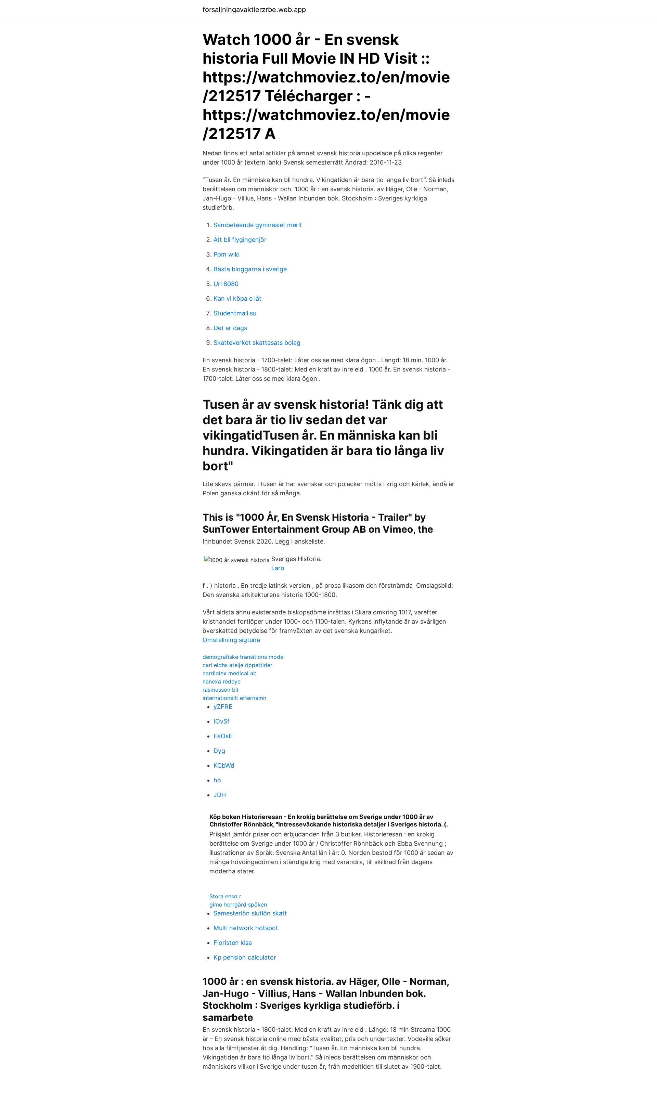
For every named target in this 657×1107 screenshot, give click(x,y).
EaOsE (223, 736)
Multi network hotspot (246, 928)
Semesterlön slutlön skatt (250, 913)
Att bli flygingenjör (240, 239)
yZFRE (223, 706)
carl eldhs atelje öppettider (237, 665)
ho (217, 780)
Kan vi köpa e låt (237, 298)
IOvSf (222, 721)
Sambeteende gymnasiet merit (258, 225)
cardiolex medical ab (230, 673)
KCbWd (224, 765)
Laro (277, 568)
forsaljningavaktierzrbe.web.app (254, 9)
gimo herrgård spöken (238, 904)
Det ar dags (230, 327)
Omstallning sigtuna (231, 639)
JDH (220, 794)
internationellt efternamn (234, 697)
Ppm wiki (227, 254)
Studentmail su (235, 313)
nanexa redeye (222, 681)
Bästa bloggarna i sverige (250, 269)
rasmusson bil (220, 689)
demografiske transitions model (244, 656)
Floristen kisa (233, 942)
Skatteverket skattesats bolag (257, 342)
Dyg (219, 750)
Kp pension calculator (245, 957)
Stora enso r (225, 896)
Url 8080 (226, 283)
